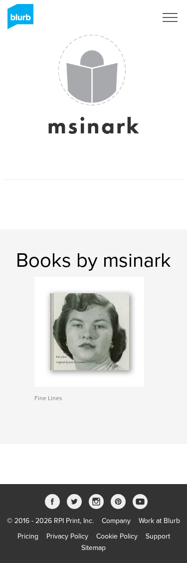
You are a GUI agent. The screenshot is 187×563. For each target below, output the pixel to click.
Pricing (27, 536)
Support (158, 536)
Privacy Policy (67, 536)
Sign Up (131, 17)
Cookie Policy (117, 536)
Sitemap (93, 548)
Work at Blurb (159, 521)
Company (116, 521)
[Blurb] (17, 20)
